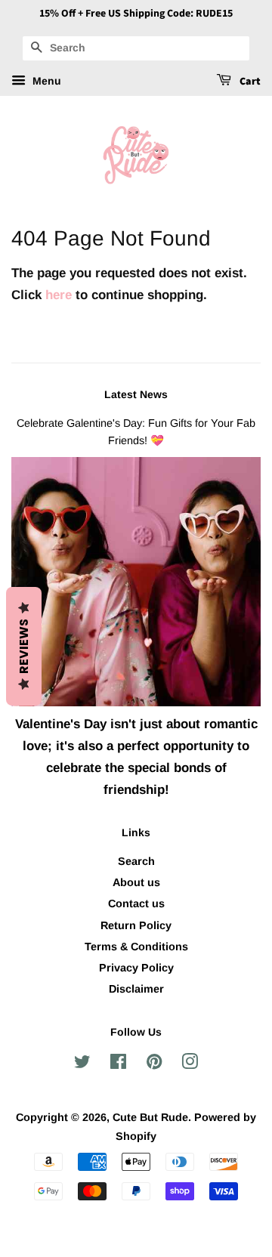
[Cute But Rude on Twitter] (82, 1064)
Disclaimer (136, 989)
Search (136, 861)
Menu (45, 81)
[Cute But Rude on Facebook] (118, 1064)
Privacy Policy (136, 968)
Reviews (23, 646)
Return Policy (136, 925)
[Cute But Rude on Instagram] (189, 1064)
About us (136, 882)
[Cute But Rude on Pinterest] (154, 1064)
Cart (249, 81)
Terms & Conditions (136, 946)
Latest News (136, 394)
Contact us (136, 903)
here (58, 295)
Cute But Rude (150, 1117)
